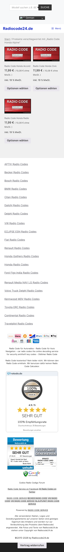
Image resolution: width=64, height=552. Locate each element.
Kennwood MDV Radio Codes (22, 299)
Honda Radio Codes (16, 264)
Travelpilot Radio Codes (18, 323)
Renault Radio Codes (17, 248)
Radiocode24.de (18, 28)
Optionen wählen (17, 88)
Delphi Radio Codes (16, 213)
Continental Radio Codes (19, 315)
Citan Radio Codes (15, 197)
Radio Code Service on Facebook (23, 489)
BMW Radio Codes (15, 188)
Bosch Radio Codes (16, 180)
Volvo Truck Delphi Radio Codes (23, 290)
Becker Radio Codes (16, 172)
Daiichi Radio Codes (16, 205)
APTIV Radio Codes (16, 164)
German (29, 17)
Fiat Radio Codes (14, 239)
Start (7, 39)
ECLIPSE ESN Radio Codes (20, 231)
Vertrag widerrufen (32, 545)
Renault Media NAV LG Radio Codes (26, 282)
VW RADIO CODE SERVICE (23, 501)
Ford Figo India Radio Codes (21, 272)
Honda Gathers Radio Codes (21, 256)
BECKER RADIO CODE (37, 498)
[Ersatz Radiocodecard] (46, 469)
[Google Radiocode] (32, 476)
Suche (45, 7)
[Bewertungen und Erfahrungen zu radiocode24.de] (20, 469)
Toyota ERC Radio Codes (19, 307)
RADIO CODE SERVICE (17, 498)
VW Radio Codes (14, 223)
